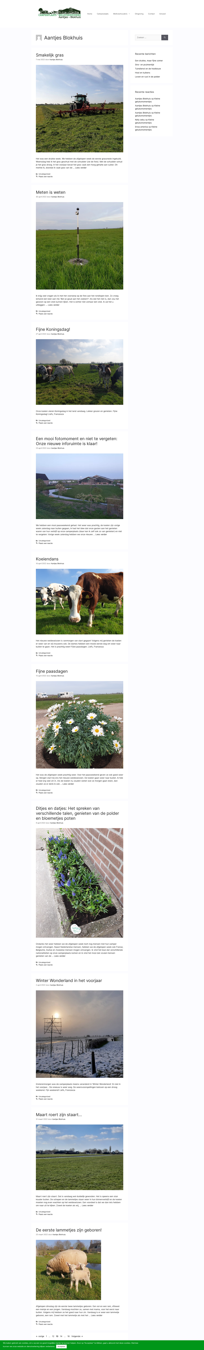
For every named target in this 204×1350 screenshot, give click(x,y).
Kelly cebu (140, 120)
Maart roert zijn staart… (59, 1114)
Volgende (77, 1336)
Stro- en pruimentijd (144, 64)
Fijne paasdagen (52, 671)
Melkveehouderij (120, 14)
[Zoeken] (164, 37)
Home (89, 14)
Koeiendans (47, 558)
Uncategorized (44, 174)
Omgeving (139, 14)
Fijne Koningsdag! (53, 329)
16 (68, 1336)
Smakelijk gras (50, 54)
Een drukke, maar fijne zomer (149, 60)
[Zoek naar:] (148, 37)
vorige (40, 1336)
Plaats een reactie (46, 177)
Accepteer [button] (61, 1346)
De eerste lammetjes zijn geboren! (69, 1229)
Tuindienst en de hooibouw (148, 68)
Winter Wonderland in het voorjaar (69, 980)
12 (53, 1336)
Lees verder (81, 168)
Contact (151, 14)
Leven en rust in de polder (147, 77)
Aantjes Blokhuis (143, 99)
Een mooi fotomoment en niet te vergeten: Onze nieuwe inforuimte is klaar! (76, 441)
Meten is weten (50, 192)
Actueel (162, 14)
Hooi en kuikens (142, 73)
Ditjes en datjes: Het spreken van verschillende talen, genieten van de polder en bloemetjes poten (77, 813)
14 (61, 1336)
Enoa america (141, 127)
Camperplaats (102, 14)
